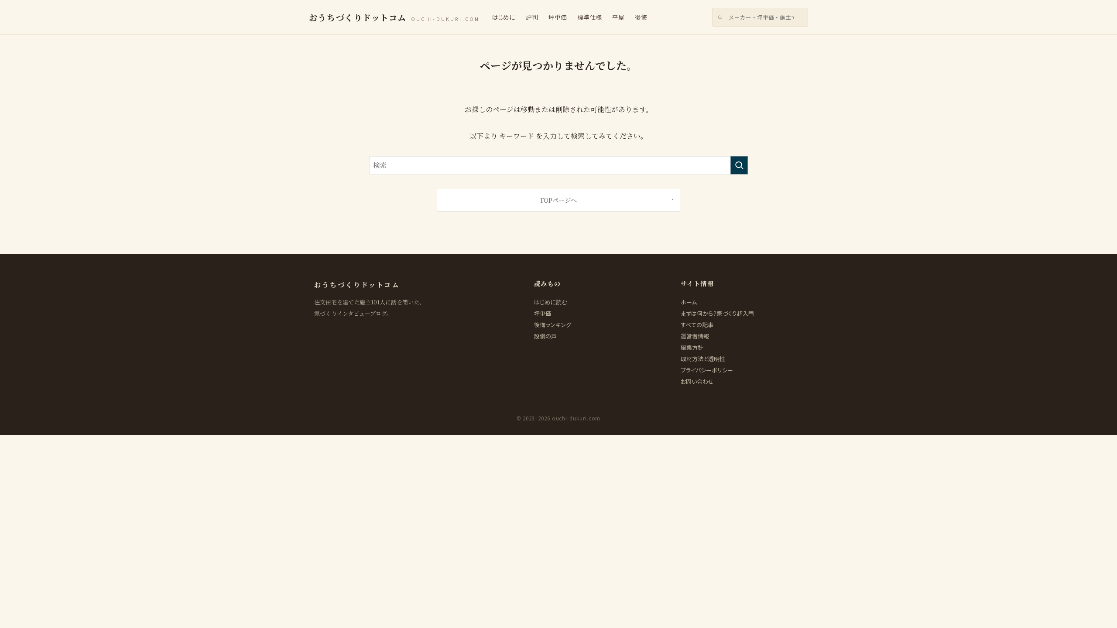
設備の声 (545, 336)
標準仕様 (589, 17)
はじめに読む (550, 302)
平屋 (618, 17)
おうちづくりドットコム (394, 17)
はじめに (503, 17)
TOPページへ (558, 200)
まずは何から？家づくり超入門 (717, 313)
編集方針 (692, 347)
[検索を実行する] (739, 165)
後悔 (641, 17)
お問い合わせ (697, 381)
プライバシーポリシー (707, 370)
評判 (532, 17)
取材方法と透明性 (703, 359)
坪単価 (557, 17)
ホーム (689, 302)
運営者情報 (695, 336)
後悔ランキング (552, 325)
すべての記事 (697, 325)
